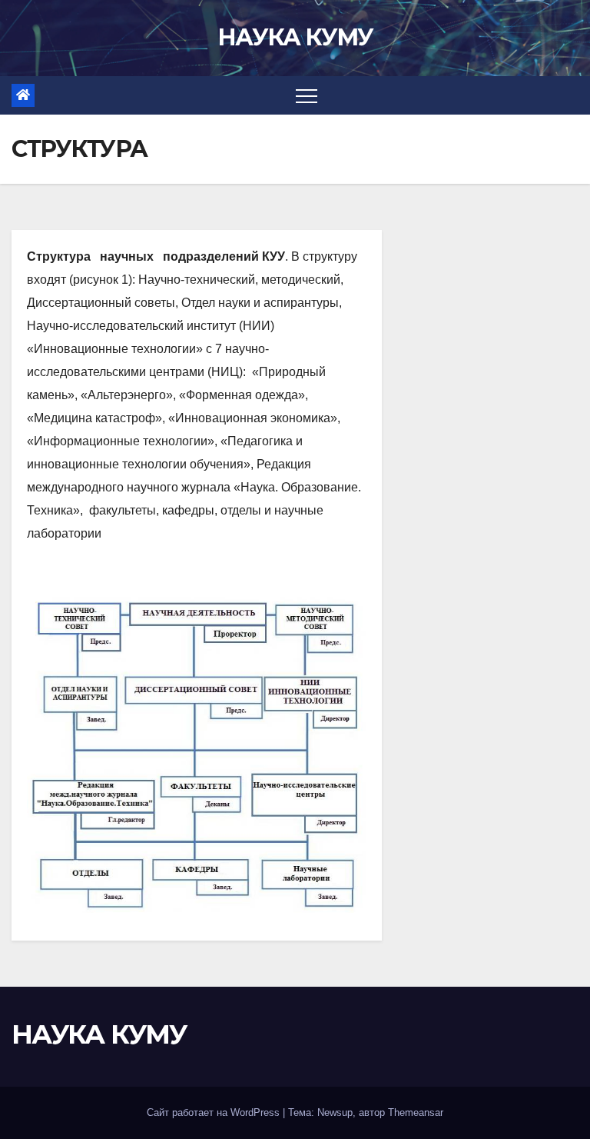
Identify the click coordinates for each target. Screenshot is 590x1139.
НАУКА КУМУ (295, 37)
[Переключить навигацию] (306, 95)
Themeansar (415, 1112)
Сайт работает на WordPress (215, 1112)
